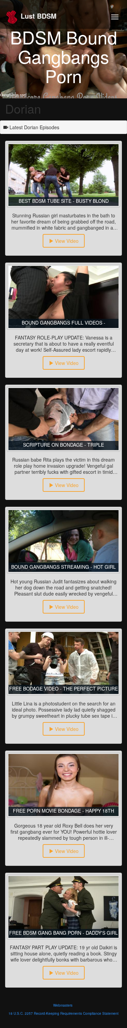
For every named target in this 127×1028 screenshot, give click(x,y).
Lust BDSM (38, 16)
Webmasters (62, 1005)
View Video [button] (66, 240)
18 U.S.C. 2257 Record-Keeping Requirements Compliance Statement (63, 1013)
